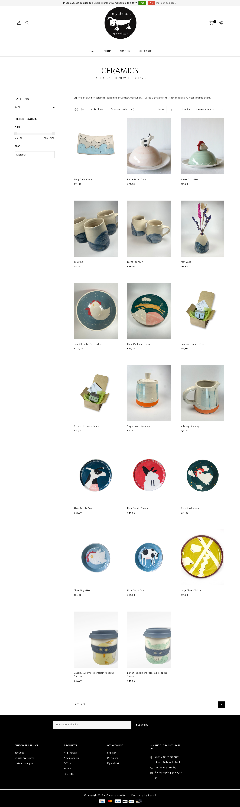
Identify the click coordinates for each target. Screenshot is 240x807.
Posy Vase (186, 262)
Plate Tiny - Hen (82, 590)
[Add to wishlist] (84, 190)
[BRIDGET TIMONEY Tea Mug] (96, 229)
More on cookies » (166, 3)
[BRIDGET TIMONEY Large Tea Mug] (149, 229)
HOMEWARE (122, 78)
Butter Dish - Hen (190, 179)
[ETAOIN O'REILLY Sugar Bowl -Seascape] (149, 393)
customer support (24, 763)
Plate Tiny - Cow (135, 590)
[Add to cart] (76, 190)
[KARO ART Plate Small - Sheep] (149, 475)
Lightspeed (150, 795)
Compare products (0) (122, 109)
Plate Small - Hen (190, 508)
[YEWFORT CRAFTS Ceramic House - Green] (96, 393)
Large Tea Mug (135, 262)
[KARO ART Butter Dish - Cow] (149, 146)
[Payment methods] (102, 801)
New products (71, 758)
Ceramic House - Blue (192, 344)
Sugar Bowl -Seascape (139, 426)
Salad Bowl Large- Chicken (88, 344)
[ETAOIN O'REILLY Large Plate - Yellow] (202, 557)
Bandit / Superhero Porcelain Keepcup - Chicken (95, 675)
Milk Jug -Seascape (191, 426)
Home (91, 51)
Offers (67, 763)
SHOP (107, 51)
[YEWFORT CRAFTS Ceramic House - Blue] (202, 311)
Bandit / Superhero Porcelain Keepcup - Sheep (148, 675)
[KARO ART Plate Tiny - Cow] (149, 557)
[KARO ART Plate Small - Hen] (202, 475)
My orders (112, 758)
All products (70, 753)
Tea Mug (78, 262)
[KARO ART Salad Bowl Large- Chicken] (96, 311)
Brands (124, 51)
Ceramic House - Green (86, 426)
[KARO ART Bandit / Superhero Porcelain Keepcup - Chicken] (96, 639)
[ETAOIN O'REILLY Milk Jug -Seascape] (202, 393)
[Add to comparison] (92, 190)
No (151, 3)
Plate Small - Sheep (137, 508)
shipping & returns (24, 758)
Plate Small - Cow (83, 508)
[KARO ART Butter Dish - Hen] (202, 146)
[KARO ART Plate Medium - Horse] (149, 311)
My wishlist (113, 763)
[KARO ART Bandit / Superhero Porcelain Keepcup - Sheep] (149, 639)
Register (111, 753)
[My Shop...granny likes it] (120, 22)
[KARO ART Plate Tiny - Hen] (96, 557)
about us (19, 753)
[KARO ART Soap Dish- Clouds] (96, 146)
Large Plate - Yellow (191, 590)
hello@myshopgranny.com (168, 775)
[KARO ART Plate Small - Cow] (96, 475)
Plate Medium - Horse (138, 344)
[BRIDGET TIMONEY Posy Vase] (202, 229)
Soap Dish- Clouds (84, 179)
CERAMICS (141, 78)
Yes (142, 3)
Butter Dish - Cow (136, 179)
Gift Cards (145, 51)
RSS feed (69, 774)
